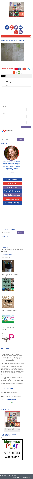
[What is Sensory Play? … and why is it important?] (8, 291)
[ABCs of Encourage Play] (8, 342)
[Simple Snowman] (8, 272)
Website (4, 120)
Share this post (8, 69)
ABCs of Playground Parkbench (9, 310)
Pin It (14, 76)
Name (4, 106)
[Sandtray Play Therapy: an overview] (8, 308)
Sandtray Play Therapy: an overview (10, 293)
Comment (5, 85)
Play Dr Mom (3, 475)
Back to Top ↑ (29, 477)
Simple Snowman (6, 257)
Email (4, 113)
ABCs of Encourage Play (8, 327)
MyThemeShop (22, 477)
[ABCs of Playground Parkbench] (8, 325)
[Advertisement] (17, 21)
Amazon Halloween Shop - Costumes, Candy (12, 396)
